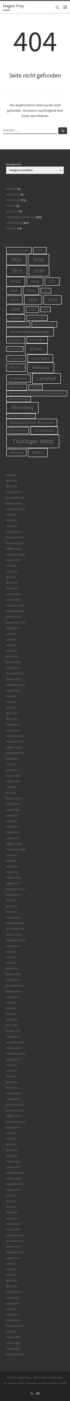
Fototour (13, 200)
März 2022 (12, 719)
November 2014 (15, 1042)
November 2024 (15, 543)
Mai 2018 (11, 860)
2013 (16, 270)
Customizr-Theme (56, 1383)
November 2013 (15, 1110)
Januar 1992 (13, 1343)
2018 (14, 291)
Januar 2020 (13, 804)
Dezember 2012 (15, 1173)
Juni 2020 (11, 787)
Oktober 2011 (13, 1246)
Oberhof (35, 387)
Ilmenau (40, 367)
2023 (52, 300)
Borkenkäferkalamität (30, 332)
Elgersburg (15, 349)
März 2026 (12, 486)
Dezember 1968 (15, 1354)
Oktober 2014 (13, 1048)
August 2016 (12, 945)
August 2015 (12, 997)
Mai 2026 (11, 475)
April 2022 (11, 713)
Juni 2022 (11, 702)
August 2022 (12, 690)
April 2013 (11, 1150)
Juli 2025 (11, 514)
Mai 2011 (11, 1275)
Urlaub (11, 228)
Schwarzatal (44, 430)
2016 (35, 281)
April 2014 (11, 1082)
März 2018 (12, 872)
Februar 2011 (13, 1292)
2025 (32, 309)
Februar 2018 (13, 877)
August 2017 (12, 894)
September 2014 (15, 1053)
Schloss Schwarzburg (21, 416)
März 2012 (12, 1218)
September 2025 (15, 509)
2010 (39, 250)
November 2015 (15, 985)
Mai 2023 (11, 645)
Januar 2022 (13, 730)
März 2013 (12, 1156)
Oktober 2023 (13, 616)
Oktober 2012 (13, 1178)
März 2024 (12, 588)
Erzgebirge (16, 358)
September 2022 (15, 685)
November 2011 (15, 1241)
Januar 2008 (13, 1337)
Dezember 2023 (15, 605)
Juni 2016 (11, 957)
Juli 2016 (11, 951)
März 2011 (12, 1286)
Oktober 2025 (13, 503)
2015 (16, 281)
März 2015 (12, 1025)
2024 (15, 309)
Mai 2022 (11, 707)
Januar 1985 (13, 1348)
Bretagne (12, 194)
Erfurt (36, 348)
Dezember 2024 (15, 537)
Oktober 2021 (13, 747)
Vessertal (16, 452)
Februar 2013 (13, 1161)
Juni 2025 (11, 520)
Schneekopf (17, 430)
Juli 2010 (11, 1309)
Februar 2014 (13, 1093)
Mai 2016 (11, 962)
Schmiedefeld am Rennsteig (32, 422)
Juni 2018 (11, 855)
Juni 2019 (11, 815)
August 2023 (12, 628)
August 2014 (12, 1059)
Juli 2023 (11, 634)
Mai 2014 (11, 1076)
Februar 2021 (13, 775)
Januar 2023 (13, 668)
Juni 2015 (11, 1008)
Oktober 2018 (13, 843)
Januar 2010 (13, 1320)
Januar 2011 (13, 1297)
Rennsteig (22, 407)
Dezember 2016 (15, 923)
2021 (14, 300)
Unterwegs (14, 223)
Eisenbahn (37, 339)
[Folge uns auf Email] (37, 1393)
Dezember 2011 (15, 1235)
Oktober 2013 (13, 1116)
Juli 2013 (11, 1133)
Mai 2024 (11, 577)
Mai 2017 (11, 900)
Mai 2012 (11, 1207)
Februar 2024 (13, 594)
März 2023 (12, 656)
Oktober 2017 (13, 883)
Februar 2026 (13, 492)
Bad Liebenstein (44, 324)
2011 (16, 259)
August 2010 (12, 1303)
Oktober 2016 (13, 934)
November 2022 (15, 673)
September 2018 (15, 849)
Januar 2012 (13, 1229)
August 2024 (12, 560)
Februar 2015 (13, 1031)
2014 (39, 270)
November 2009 (15, 1326)
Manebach (16, 387)
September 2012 (15, 1184)
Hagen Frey (24, 1377)
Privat (10, 206)
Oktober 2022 (13, 679)
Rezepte (12, 211)
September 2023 (15, 622)
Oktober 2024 (13, 548)
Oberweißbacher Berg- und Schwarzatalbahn (37, 393)
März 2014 (12, 1087)
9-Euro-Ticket (18, 250)
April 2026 (11, 480)
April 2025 (11, 526)
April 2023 (11, 651)
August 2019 (12, 809)
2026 (45, 309)
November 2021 (15, 741)
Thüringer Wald (32, 441)
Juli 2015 (11, 1002)
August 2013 (12, 1127)
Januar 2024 (13, 599)
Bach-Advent (37, 317)
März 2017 (12, 911)
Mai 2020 (11, 792)
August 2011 (12, 1258)
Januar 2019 (13, 838)
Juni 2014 (11, 1070)
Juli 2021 (11, 764)
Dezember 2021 (15, 736)
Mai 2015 (11, 1014)
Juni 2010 (11, 1314)
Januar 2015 (13, 1036)
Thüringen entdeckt (20, 217)
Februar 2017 (13, 917)
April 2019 (11, 821)
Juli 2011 (11, 1263)
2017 (52, 281)
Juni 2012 (11, 1201)
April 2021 (11, 770)
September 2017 (15, 889)
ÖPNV (38, 452)
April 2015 (11, 1019)
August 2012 (12, 1190)
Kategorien (13, 164)
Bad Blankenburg (18, 324)
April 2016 (11, 968)
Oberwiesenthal (18, 399)
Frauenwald (40, 358)
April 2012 (11, 1212)
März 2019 (12, 826)
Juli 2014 (11, 1065)
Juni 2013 (11, 1139)
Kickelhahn (18, 378)
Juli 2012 (11, 1195)
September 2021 (15, 753)
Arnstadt (16, 317)
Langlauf (46, 378)
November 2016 (15, 928)
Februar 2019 (13, 832)
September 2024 (15, 554)
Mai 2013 (11, 1144)
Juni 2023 (11, 639)
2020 (46, 290)
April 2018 (11, 866)
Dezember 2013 (15, 1104)
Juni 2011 (11, 1269)
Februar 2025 (13, 531)
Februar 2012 (13, 1224)
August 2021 (12, 758)
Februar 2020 (13, 798)
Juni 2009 (11, 1331)
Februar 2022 (13, 724)
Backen (11, 189)
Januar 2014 (13, 1099)
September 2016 (15, 940)
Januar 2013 (13, 1167)
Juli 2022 (11, 696)
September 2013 (15, 1121)
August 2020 (12, 781)
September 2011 (15, 1252)
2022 (33, 300)
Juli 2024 (11, 565)
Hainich (16, 367)
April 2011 (11, 1280)
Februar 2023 (13, 662)
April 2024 (11, 582)
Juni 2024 (11, 571)
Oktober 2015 (13, 991)
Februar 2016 (13, 974)
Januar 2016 (13, 979)
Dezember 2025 (15, 497)
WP (22, 1383)
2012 (38, 259)
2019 (31, 291)
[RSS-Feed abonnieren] (32, 1393)
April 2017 (11, 906)
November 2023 (15, 611)
